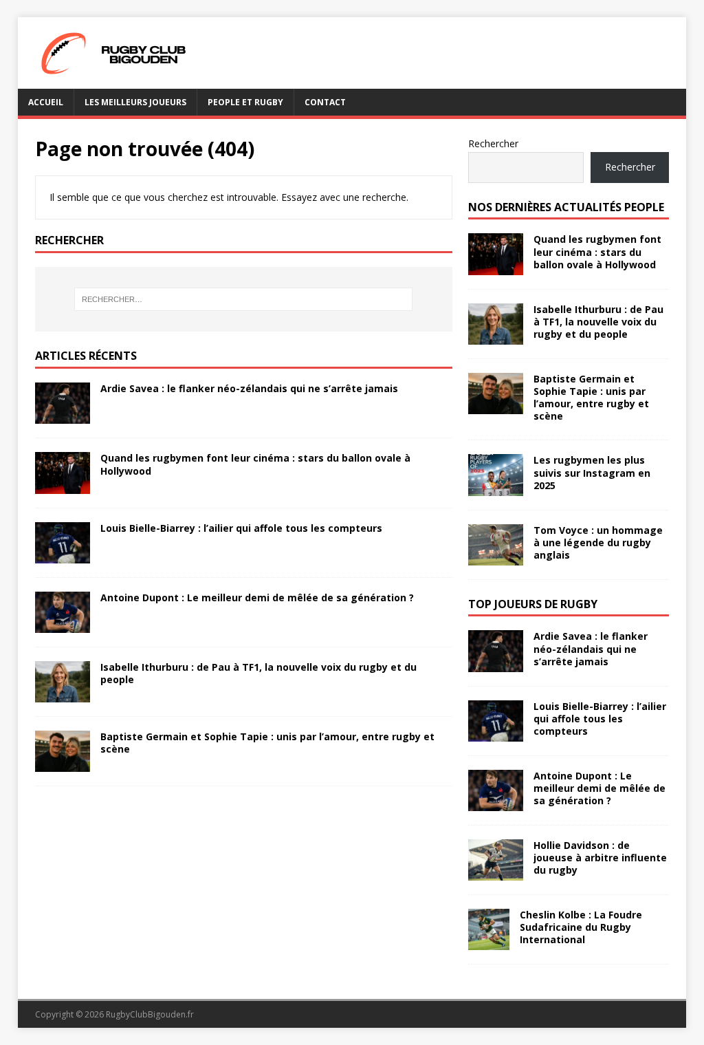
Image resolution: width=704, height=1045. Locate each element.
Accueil (45, 102)
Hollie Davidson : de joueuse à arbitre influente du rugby (600, 857)
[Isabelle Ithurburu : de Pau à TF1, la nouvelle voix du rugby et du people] (62, 693)
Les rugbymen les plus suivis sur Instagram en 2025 (592, 472)
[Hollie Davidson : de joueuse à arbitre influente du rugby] (495, 872)
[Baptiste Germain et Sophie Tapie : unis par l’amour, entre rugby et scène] (62, 764)
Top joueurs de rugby (532, 604)
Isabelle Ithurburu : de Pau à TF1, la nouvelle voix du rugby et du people (258, 673)
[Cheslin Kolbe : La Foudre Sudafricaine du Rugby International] (488, 941)
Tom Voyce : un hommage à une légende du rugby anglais (598, 542)
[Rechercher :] (244, 299)
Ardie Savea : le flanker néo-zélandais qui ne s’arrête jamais (249, 388)
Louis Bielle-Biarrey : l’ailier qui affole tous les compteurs (241, 528)
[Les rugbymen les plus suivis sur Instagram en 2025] (495, 487)
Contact (325, 102)
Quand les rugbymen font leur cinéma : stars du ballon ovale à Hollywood (255, 464)
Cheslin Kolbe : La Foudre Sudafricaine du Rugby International (581, 927)
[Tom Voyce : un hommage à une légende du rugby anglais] (495, 556)
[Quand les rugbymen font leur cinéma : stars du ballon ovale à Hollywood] (62, 485)
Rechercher (493, 143)
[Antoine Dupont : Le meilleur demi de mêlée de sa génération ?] (62, 624)
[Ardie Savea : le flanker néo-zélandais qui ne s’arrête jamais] (62, 415)
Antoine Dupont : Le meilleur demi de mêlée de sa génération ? (257, 597)
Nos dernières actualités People (566, 207)
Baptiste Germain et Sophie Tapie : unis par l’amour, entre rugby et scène (267, 742)
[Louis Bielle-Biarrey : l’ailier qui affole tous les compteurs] (62, 554)
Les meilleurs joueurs (135, 102)
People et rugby (245, 102)
